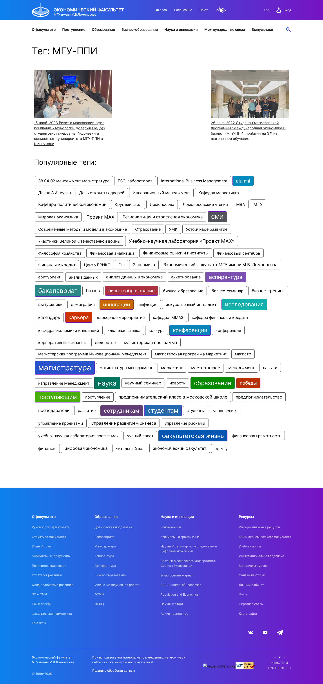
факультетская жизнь (193, 435)
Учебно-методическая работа (116, 585)
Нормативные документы (51, 556)
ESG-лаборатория (135, 180)
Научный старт (172, 604)
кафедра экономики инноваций (68, 330)
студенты (196, 410)
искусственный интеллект (191, 304)
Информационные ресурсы (260, 527)
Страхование (148, 229)
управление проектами (60, 423)
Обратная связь (251, 604)
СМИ (217, 217)
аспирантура (225, 277)
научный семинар (143, 383)
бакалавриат (58, 290)
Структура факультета (49, 537)
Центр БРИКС (97, 264)
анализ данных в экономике (134, 277)
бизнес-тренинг (268, 290)
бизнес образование (131, 290)
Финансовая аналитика (112, 253)
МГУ (258, 204)
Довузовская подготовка (113, 527)
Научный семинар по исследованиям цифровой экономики (189, 548)
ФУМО (99, 594)
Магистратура (105, 546)
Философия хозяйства (60, 253)
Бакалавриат (104, 537)
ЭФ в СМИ (39, 594)
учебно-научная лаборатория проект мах (78, 435)
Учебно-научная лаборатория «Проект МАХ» (181, 241)
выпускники (50, 304)
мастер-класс (205, 367)
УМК (173, 229)
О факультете (44, 29)
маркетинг (172, 367)
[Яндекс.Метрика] (219, 666)
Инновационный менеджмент (161, 192)
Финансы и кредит (57, 264)
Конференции (171, 527)
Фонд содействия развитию (52, 585)
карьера (79, 317)
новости (178, 383)
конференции (190, 330)
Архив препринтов (174, 613)
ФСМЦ (99, 604)
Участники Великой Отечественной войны (79, 241)
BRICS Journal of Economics (181, 585)
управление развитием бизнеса (123, 423)
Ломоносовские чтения (205, 204)
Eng (266, 10)
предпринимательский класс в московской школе (172, 397)
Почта (204, 10)
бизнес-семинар (227, 290)
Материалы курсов (253, 565)
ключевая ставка (123, 330)
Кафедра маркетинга (218, 192)
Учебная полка (250, 546)
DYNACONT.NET (279, 668)
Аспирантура (104, 556)
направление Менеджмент (63, 383)
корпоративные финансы (62, 342)
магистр (243, 354)
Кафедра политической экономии (72, 204)
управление (224, 410)
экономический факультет (179, 448)
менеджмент (241, 367)
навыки (270, 367)
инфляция (147, 304)
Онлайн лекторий (252, 575)
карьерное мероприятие (121, 317)
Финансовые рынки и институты (176, 253)
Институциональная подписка (261, 556)
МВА (240, 204)
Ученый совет (42, 546)
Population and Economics (179, 594)
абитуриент (49, 277)
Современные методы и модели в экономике (82, 229)
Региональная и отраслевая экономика (163, 216)
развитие (87, 410)
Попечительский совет (49, 565)
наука (107, 383)
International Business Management (194, 180)
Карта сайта (248, 613)
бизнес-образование (183, 290)
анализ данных (83, 277)
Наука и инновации (181, 29)
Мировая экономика (58, 217)
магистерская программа (150, 342)
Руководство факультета (50, 527)
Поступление (73, 29)
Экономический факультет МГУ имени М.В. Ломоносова (220, 264)
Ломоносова (162, 204)
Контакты (39, 623)
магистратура (64, 367)
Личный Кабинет (251, 585)
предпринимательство (259, 397)
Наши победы (42, 604)
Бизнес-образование (140, 29)
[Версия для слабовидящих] (221, 10)
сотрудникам (121, 410)
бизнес (93, 290)
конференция (228, 330)
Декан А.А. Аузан (54, 192)
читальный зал (130, 448)
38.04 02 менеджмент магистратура (73, 180)
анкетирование (186, 277)
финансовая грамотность (256, 435)
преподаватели (53, 410)
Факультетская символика (52, 613)
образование (212, 383)
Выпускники (262, 29)
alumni (243, 181)
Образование (103, 29)
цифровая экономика (86, 448)
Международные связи (224, 29)
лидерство (105, 342)
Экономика (144, 264)
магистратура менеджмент (126, 367)
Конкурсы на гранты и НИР (181, 537)
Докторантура (105, 565)
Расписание (183, 10)
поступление (97, 397)
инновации (116, 304)
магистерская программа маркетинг (191, 353)
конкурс (157, 330)
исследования (244, 304)
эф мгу (221, 448)
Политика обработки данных (113, 670)
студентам (163, 410)
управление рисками (185, 423)
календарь (49, 317)
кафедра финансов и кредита (220, 317)
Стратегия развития (47, 575)
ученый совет (140, 435)
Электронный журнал (177, 575)
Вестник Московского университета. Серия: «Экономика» (188, 563)
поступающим (57, 397)
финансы (47, 448)
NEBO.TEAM (279, 662)
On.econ (161, 10)
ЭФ (121, 264)
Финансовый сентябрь (238, 253)
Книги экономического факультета (265, 537)
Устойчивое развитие (206, 229)
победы (248, 383)
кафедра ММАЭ (168, 317)
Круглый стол (128, 204)
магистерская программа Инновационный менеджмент (92, 354)
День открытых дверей (101, 192)
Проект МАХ (100, 217)
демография (83, 304)
